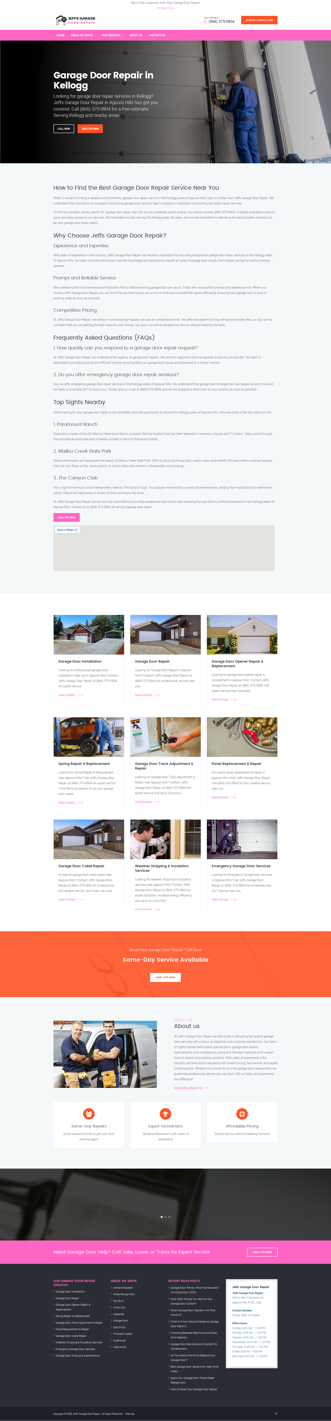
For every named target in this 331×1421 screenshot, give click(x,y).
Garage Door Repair (67, 1298)
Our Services (111, 35)
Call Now (64, 128)
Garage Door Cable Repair (71, 1336)
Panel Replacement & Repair (72, 1329)
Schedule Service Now (259, 20)
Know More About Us (188, 1088)
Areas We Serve (82, 35)
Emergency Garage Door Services (75, 1349)
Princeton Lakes (122, 1334)
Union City (119, 1307)
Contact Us (164, 8)
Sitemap (129, 1413)
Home (60, 35)
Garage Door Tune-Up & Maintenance (78, 1355)
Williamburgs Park (124, 1294)
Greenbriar (119, 1340)
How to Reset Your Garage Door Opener (194, 1389)
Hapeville (118, 1314)
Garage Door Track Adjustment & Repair (79, 1322)
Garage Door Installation (70, 1291)
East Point (119, 1327)
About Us (136, 35)
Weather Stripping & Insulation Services (79, 1342)
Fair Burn (118, 1301)
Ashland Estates (123, 1287)
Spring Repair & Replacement (73, 1316)
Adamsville (119, 1347)
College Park (120, 1320)
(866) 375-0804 (221, 21)
